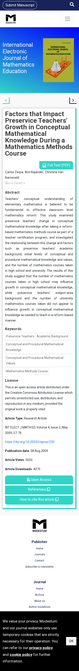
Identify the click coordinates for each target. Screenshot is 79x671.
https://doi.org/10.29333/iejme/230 (29, 442)
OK (71, 641)
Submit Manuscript (19, 5)
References (37, 489)
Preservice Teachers (20, 336)
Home (39, 548)
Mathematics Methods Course (27, 371)
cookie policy (21, 654)
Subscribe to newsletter (39, 566)
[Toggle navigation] (67, 18)
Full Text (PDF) (58, 165)
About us (39, 601)
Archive (39, 594)
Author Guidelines (39, 606)
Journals (39, 554)
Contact (39, 560)
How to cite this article (37, 499)
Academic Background (52, 336)
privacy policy (41, 648)
